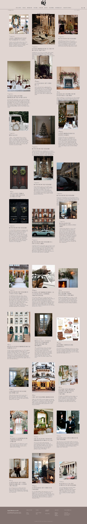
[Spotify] (79, 10)
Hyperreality (58, 7)
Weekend (36, 436)
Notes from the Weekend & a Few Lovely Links (42, 242)
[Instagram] (76, 10)
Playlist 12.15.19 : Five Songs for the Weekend (67, 438)
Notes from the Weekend (67, 39)
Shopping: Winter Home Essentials (65, 345)
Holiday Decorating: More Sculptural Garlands (66, 94)
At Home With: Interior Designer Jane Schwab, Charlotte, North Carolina (66, 392)
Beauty (46, 7)
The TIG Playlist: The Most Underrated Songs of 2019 (43, 439)
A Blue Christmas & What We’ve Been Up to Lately (17, 39)
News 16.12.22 (13, 135)
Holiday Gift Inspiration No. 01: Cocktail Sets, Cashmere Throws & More (43, 294)
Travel (24, 7)
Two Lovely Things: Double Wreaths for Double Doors (17, 195)
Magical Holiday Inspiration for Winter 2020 (18, 347)
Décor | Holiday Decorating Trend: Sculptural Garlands (66, 293)
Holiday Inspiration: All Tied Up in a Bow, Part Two (43, 49)
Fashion (41, 7)
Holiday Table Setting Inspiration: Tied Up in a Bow (17, 96)
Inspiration (12, 36)
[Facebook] (74, 10)
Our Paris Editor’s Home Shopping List (17, 392)
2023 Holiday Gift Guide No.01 (43, 84)
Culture (35, 7)
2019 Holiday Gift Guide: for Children (42, 488)
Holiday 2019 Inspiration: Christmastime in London (18, 440)
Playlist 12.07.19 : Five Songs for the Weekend (67, 482)
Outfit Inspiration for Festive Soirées (66, 134)
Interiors (29, 7)
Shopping (51, 7)
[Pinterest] (77, 10)
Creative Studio (67, 7)
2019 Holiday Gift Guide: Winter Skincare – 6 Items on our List (18, 484)
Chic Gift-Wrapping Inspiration (43, 397)
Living (58, 92)
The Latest (18, 7)
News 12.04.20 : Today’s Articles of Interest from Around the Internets (43, 343)
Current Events (38, 339)
